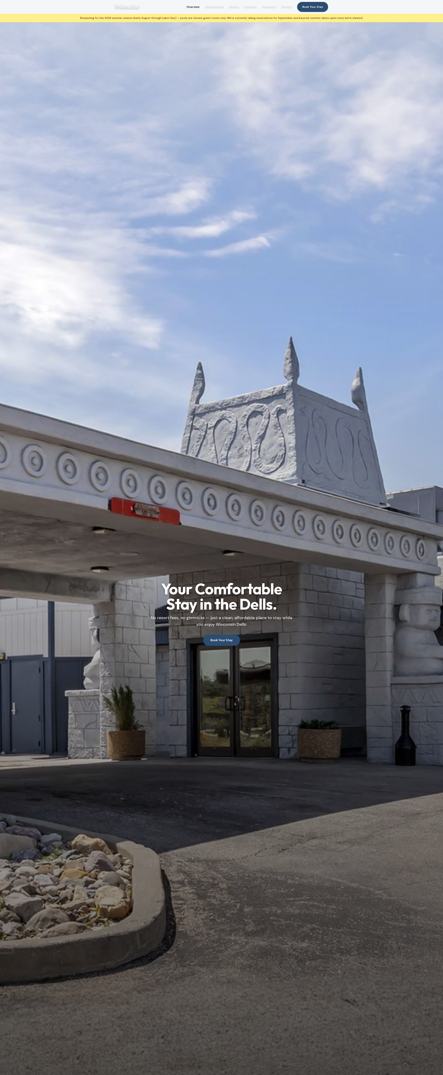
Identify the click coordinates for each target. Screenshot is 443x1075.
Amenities (269, 7)
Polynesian (127, 7)
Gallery (234, 7)
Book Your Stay (312, 7)
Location (250, 7)
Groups (286, 7)
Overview (193, 7)
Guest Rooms (214, 7)
